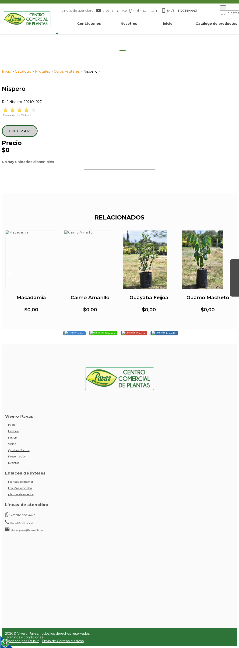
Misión (12, 437)
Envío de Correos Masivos (63, 641)
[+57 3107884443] (234, 292)
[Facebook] (234, 264)
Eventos (13, 462)
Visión (12, 444)
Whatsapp (110, 332)
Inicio (167, 23)
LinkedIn (170, 332)
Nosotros (129, 23)
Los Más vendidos (20, 488)
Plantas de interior (21, 481)
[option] (31, 274)
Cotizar (19, 131)
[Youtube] (234, 282)
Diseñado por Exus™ (22, 641)
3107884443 (187, 10)
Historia (13, 431)
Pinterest (140, 332)
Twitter (80, 332)
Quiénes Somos (18, 450)
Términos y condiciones (24, 637)
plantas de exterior (21, 494)
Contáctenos (89, 23)
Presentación (17, 456)
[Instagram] (234, 273)
